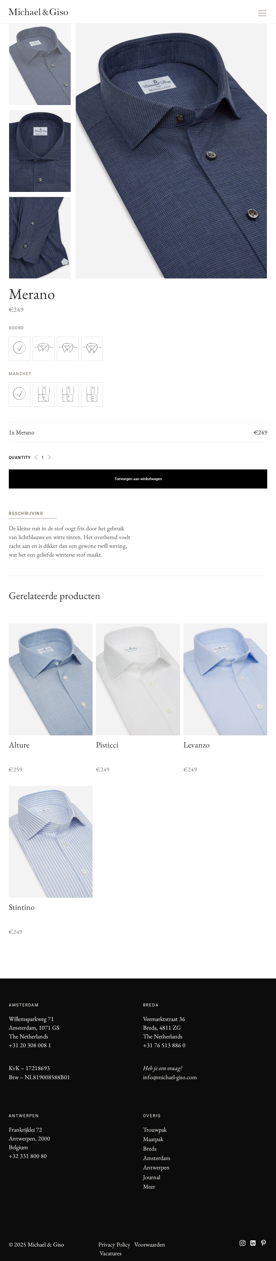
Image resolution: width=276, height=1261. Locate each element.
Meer (149, 1186)
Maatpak (153, 1139)
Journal (151, 1177)
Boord (17, 328)
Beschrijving (26, 513)
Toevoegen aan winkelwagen (138, 479)
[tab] (33, 514)
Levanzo (196, 744)
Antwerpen (156, 1167)
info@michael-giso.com (170, 1077)
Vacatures (111, 1253)
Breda (150, 1148)
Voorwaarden (149, 1244)
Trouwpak (155, 1129)
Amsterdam (156, 1158)
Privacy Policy (114, 1244)
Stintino (22, 907)
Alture (19, 744)
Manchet (21, 373)
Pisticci (107, 744)
